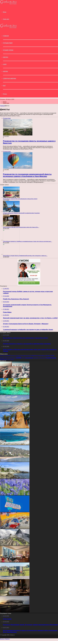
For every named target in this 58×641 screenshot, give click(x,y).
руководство (3, 359)
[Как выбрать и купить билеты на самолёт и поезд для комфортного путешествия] (14, 377)
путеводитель (51, 358)
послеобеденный (42, 357)
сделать (8, 359)
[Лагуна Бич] (14, 478)
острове (14, 357)
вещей (8, 355)
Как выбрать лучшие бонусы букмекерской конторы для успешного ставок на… (25, 255)
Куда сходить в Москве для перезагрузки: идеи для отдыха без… (21, 227)
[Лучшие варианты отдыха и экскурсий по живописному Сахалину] (11, 211)
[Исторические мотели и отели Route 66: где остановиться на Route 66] (14, 511)
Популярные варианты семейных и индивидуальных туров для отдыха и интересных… (27, 241)
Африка (5, 71)
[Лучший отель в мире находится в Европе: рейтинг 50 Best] (14, 561)
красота (43, 355)
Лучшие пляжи (8, 50)
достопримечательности (25, 355)
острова (10, 357)
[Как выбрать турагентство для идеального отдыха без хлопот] (11, 197)
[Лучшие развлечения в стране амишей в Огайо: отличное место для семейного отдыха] (14, 578)
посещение (29, 357)
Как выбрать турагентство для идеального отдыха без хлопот (20, 198)
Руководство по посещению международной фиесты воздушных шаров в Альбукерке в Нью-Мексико (27, 175)
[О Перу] (14, 545)
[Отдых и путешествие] (8, 3)
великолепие (3, 355)
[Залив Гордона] (14, 411)
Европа (5, 57)
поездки (23, 357)
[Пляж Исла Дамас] (14, 444)
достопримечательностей (15, 355)
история (39, 355)
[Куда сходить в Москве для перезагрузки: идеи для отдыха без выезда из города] (11, 226)
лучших (52, 355)
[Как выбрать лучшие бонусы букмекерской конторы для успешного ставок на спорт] (11, 254)
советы (12, 359)
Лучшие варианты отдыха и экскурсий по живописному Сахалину (21, 213)
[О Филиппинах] (14, 394)
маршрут (2, 357)
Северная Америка (9, 78)
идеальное (34, 355)
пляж (18, 357)
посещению (36, 357)
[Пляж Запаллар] (14, 461)
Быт (4, 85)
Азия (4, 64)
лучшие (48, 355)
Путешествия (7, 43)
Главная (2, 105)
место (6, 357)
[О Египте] (14, 427)
